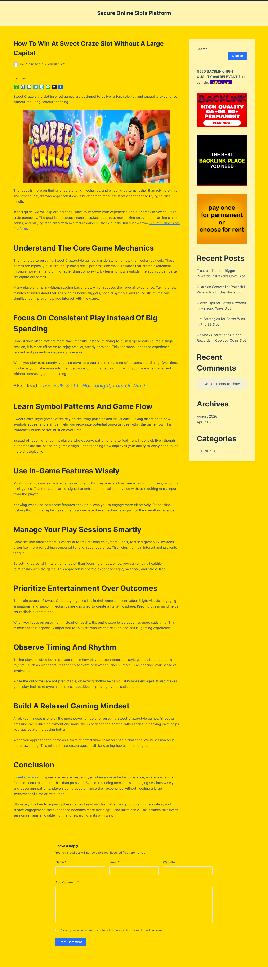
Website (169, 862)
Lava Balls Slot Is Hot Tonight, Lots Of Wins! (92, 386)
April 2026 (205, 422)
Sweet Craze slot (27, 777)
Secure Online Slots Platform (134, 13)
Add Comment (67, 882)
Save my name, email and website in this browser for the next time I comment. (112, 930)
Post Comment (71, 942)
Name (60, 862)
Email (114, 862)
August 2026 (207, 416)
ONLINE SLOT (56, 64)
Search (202, 49)
